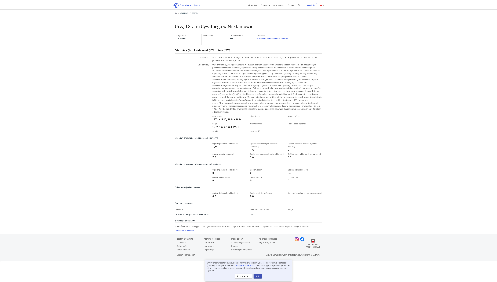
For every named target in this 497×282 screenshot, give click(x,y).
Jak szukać (252, 5)
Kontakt (291, 5)
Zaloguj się (310, 5)
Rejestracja (209, 249)
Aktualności (278, 5)
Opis (177, 50)
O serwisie (265, 5)
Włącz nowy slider (266, 242)
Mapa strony (237, 239)
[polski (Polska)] (322, 5)
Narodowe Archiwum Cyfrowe (306, 255)
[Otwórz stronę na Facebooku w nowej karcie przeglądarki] (303, 239)
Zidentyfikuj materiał (240, 242)
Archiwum (184, 13)
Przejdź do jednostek (184, 230)
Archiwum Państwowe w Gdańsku (272, 38)
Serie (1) (186, 50)
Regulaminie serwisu (245, 265)
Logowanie (209, 246)
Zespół (195, 13)
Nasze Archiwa (183, 249)
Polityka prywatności (267, 239)
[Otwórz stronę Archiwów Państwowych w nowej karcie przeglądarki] (313, 244)
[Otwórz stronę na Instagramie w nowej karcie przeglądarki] (297, 239)
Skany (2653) (224, 50)
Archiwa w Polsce (212, 239)
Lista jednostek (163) (204, 50)
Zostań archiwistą (185, 239)
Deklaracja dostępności (242, 249)
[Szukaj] (299, 5)
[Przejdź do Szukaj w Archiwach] (189, 5)
